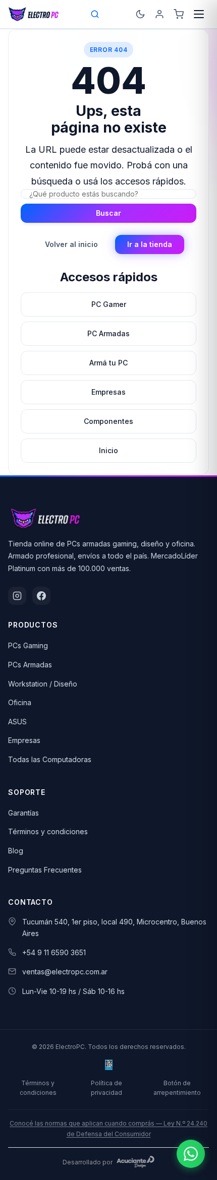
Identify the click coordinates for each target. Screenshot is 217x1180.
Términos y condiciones (48, 831)
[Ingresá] (159, 14)
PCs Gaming (28, 645)
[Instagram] (17, 596)
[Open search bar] (95, 14)
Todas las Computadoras (49, 759)
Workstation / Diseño (42, 683)
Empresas (24, 740)
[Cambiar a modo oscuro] (140, 14)
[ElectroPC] (33, 14)
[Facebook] (41, 596)
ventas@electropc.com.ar (64, 971)
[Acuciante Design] (136, 1162)
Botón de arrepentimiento (177, 1087)
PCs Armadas (30, 664)
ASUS (17, 721)
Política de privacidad (106, 1087)
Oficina (19, 702)
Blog (15, 850)
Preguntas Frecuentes (45, 869)
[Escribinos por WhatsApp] (191, 1154)
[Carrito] (179, 14)
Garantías (23, 813)
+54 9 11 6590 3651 (54, 952)
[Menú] (199, 14)
